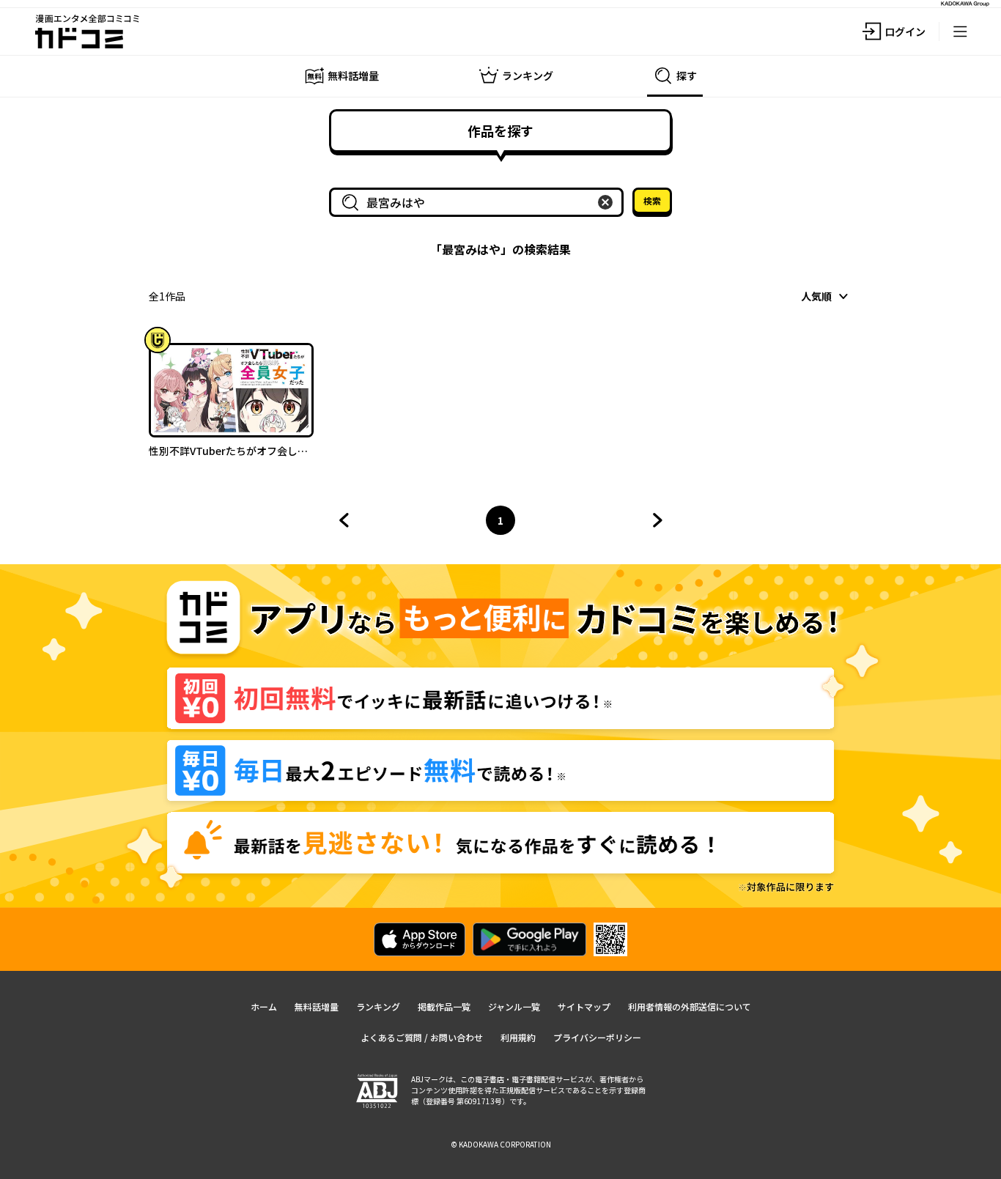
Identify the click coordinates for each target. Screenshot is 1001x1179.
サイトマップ (584, 1006)
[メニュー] (960, 31)
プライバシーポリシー (597, 1037)
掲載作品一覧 (444, 1006)
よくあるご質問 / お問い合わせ (422, 1037)
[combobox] (479, 202)
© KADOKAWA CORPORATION (501, 1144)
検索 (652, 200)
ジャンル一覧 (514, 1006)
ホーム (264, 1006)
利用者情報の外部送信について (689, 1006)
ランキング (378, 1006)
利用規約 (518, 1037)
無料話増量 (317, 1006)
